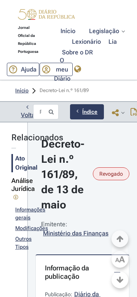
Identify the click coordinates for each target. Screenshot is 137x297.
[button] (46, 15)
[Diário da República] (46, 16)
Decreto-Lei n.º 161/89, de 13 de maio (63, 174)
